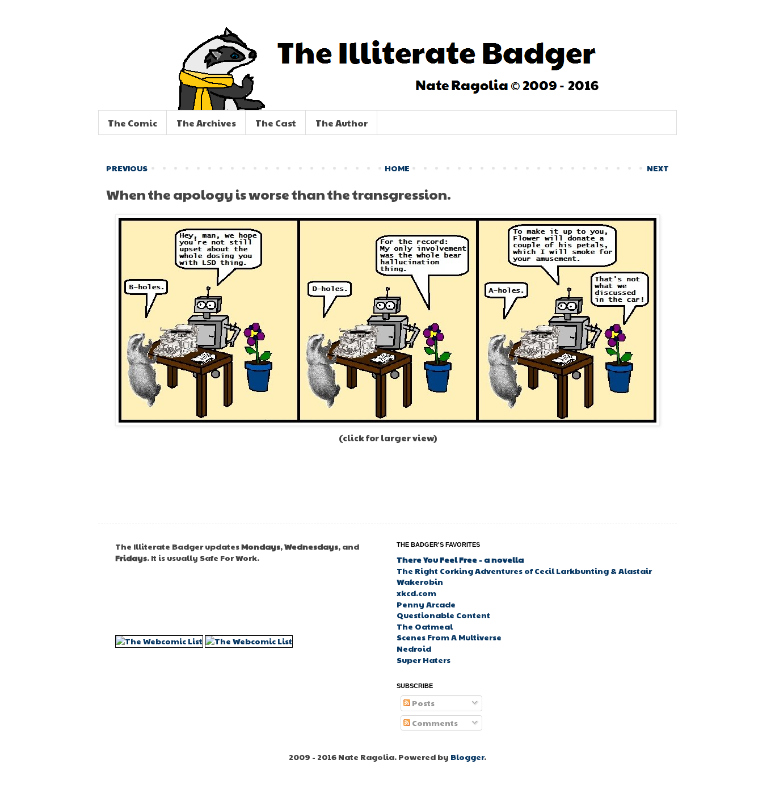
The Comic (132, 122)
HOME (397, 168)
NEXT (658, 168)
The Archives (206, 122)
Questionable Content (443, 615)
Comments (434, 722)
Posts (422, 702)
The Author (341, 122)
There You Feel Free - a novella (460, 559)
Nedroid (414, 648)
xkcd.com (416, 592)
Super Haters (423, 659)
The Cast (275, 122)
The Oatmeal (425, 626)
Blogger (467, 756)
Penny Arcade (426, 604)
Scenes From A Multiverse (449, 637)
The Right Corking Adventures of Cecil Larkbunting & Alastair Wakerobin (524, 576)
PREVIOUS (127, 168)
